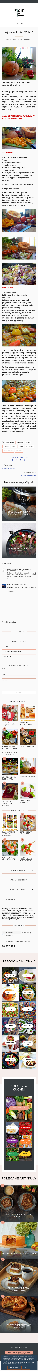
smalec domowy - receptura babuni (8, 724)
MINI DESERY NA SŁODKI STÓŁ (9, 778)
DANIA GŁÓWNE (10, 442)
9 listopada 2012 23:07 (19, 584)
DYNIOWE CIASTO (8, 468)
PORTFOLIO (7, 656)
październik (29, 446)
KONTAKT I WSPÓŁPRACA (12, 651)
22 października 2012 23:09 (19, 569)
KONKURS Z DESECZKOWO (26, 724)
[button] (9, 22)
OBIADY (21, 446)
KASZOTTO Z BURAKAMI (25, 801)
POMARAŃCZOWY (8, 450)
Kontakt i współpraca (19, 1347)
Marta (9, 584)
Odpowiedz (11, 579)
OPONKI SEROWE (27, 746)
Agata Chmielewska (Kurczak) (18, 569)
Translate (9, 935)
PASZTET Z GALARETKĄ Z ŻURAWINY (7, 804)
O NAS (6, 647)
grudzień (20, 442)
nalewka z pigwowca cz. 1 (27, 777)
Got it (26, 1367)
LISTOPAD (6, 446)
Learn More (14, 1367)
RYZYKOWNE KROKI (28, 475)
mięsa (14, 446)
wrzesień (19, 450)
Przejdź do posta (19, 518)
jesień (28, 442)
